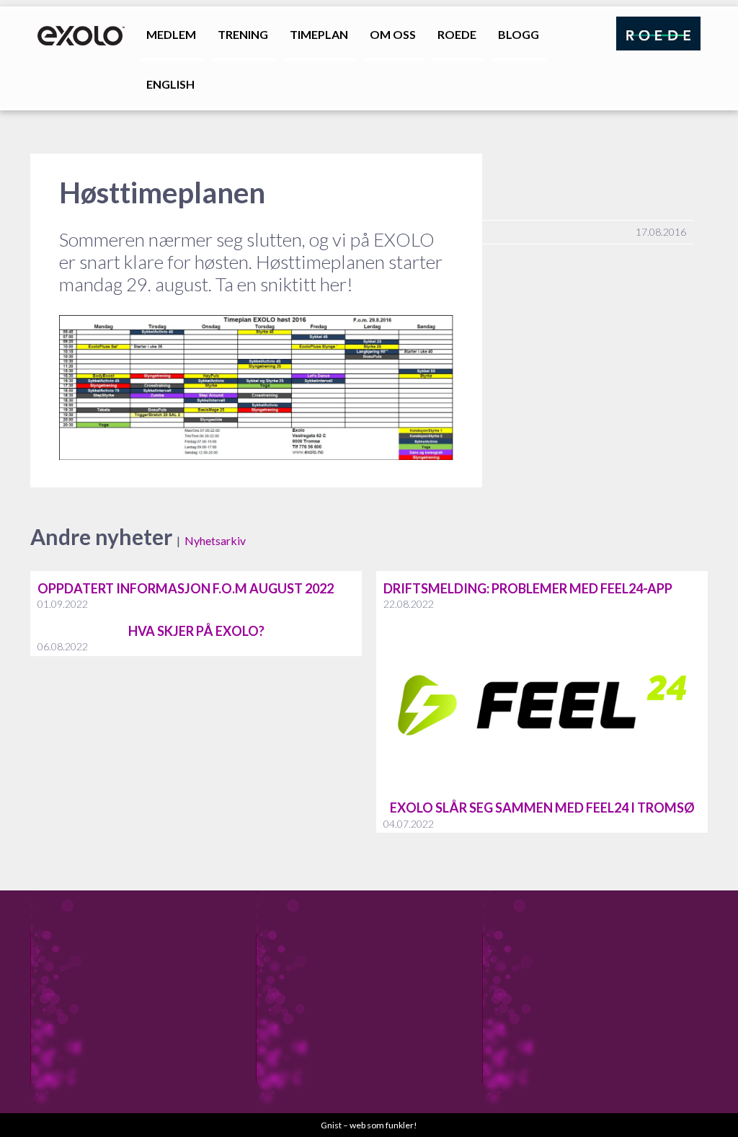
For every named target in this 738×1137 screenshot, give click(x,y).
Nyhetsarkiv (215, 540)
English (170, 84)
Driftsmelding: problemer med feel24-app (527, 588)
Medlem (171, 34)
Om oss (393, 34)
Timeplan (319, 34)
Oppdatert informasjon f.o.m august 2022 (185, 588)
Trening (243, 34)
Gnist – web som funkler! (369, 1125)
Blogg (518, 34)
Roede (456, 34)
